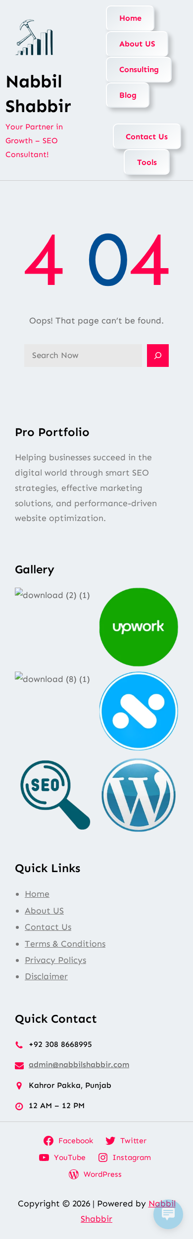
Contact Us (147, 136)
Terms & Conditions (65, 943)
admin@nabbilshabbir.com (79, 1064)
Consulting (139, 69)
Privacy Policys (55, 960)
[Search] (158, 355)
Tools (147, 162)
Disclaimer (46, 976)
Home (130, 18)
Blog (128, 95)
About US (137, 43)
